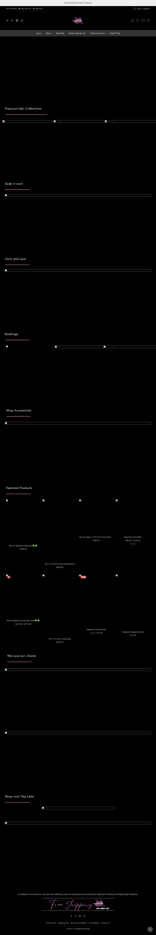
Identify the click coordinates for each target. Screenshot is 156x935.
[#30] (134, 544)
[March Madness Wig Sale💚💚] (23, 521)
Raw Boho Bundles (133, 537)
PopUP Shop (115, 33)
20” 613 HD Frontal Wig (60, 638)
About (48, 33)
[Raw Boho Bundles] (133, 517)
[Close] (153, 3)
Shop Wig (60, 33)
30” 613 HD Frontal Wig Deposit (60, 563)
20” (15, 525)
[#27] (131, 544)
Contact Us (105, 923)
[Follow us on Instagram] (22, 20)
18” (15, 521)
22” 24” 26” (14, 607)
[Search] (148, 20)
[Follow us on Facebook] (12, 20)
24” (15, 532)
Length (10, 518)
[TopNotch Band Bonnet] (133, 601)
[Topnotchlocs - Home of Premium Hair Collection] (78, 20)
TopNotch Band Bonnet (133, 632)
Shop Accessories (97, 33)
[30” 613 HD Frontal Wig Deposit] (60, 530)
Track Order (51, 923)
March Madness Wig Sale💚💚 (23, 545)
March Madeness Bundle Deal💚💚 (23, 620)
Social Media (94, 923)
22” (15, 528)
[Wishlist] (36, 503)
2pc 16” (124, 523)
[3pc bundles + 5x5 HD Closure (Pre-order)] (96, 517)
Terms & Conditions (79, 923)
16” (124, 512)
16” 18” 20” (14, 596)
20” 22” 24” (14, 603)
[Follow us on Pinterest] (17, 20)
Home (38, 33)
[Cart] (132, 20)
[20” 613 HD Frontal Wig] (60, 605)
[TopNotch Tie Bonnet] (96, 600)
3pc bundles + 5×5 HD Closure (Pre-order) (96, 537)
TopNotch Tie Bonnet (96, 629)
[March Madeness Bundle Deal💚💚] (23, 596)
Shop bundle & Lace (77, 33)
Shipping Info (63, 923)
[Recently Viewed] (150, 929)
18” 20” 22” (14, 600)
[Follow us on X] (7, 20)
